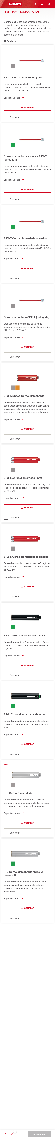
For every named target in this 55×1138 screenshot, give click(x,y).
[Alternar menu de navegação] (5, 4)
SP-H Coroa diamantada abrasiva (24, 714)
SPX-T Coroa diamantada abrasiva (25, 238)
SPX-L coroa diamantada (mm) (23, 477)
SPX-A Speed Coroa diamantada (24, 395)
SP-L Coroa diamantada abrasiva (24, 635)
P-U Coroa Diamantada (18, 793)
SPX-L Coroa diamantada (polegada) (26, 556)
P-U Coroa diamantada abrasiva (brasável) (23, 873)
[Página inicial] (15, 4)
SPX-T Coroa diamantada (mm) (23, 77)
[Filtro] (12, 1134)
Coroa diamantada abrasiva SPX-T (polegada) (25, 158)
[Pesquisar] (48, 4)
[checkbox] (27, 117)
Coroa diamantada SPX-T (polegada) (26, 317)
